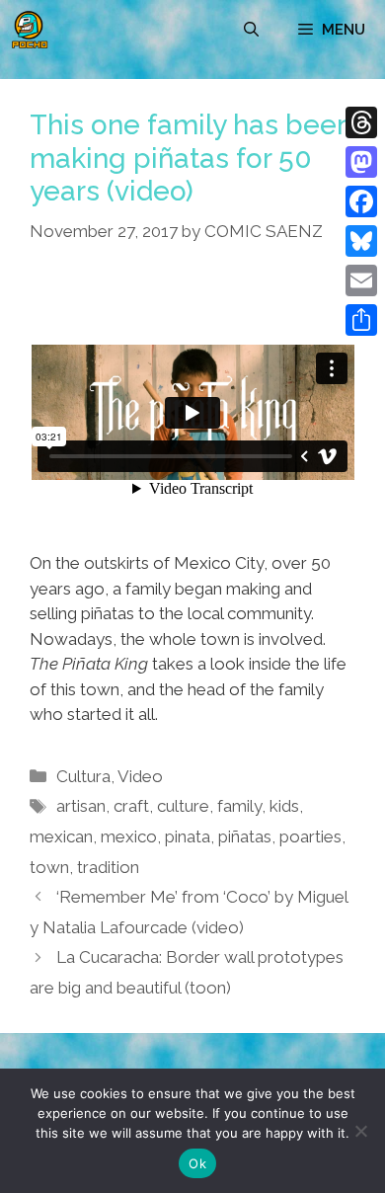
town (49, 867)
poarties (310, 836)
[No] (360, 1131)
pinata (187, 836)
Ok (197, 1163)
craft (131, 806)
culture (183, 806)
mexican (61, 836)
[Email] (361, 280)
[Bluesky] (361, 241)
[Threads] (361, 122)
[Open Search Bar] (251, 29)
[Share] (361, 320)
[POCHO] (29, 29)
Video (140, 776)
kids (284, 806)
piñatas (244, 836)
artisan (81, 806)
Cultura (83, 776)
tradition (108, 867)
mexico (129, 836)
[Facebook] (361, 201)
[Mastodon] (361, 162)
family (239, 806)
